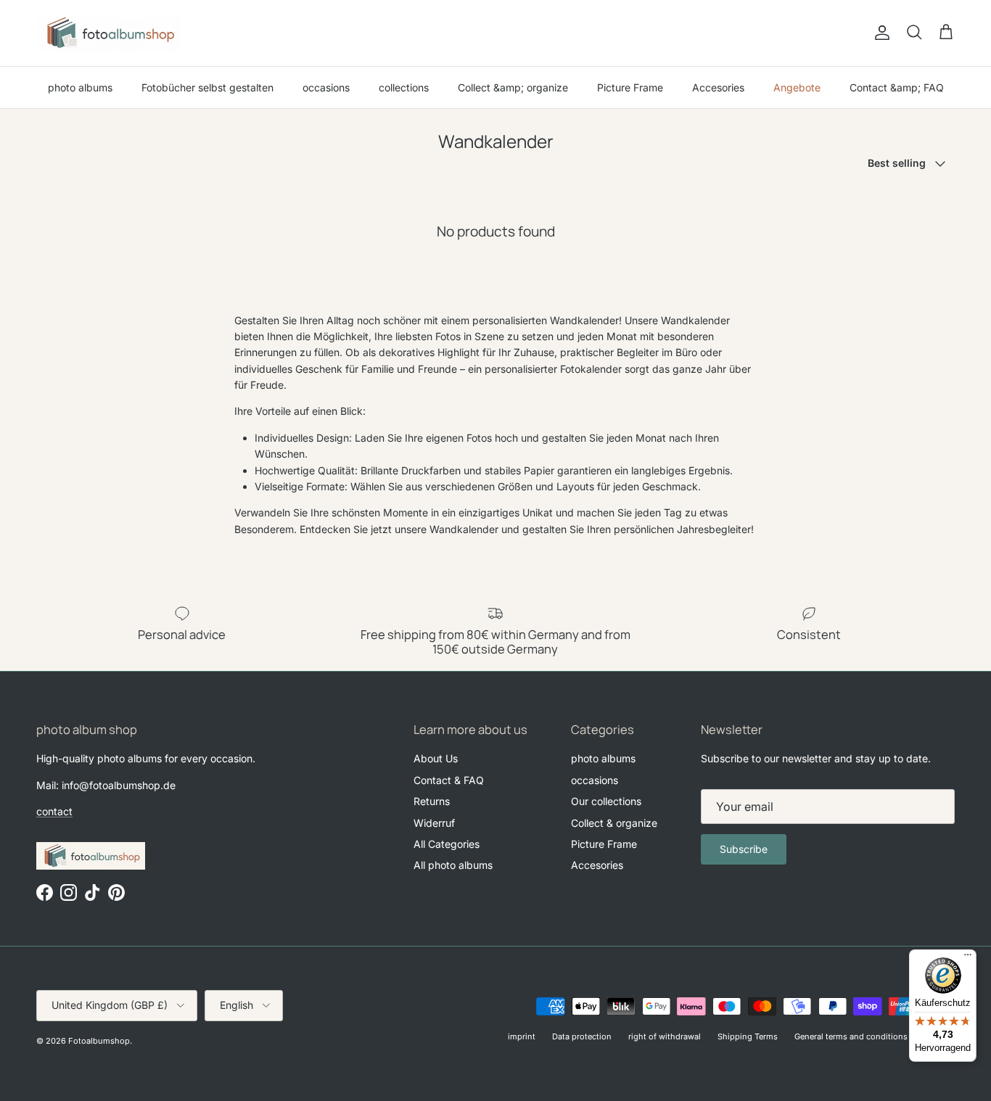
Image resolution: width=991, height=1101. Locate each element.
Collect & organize (614, 823)
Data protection (582, 1036)
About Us (436, 758)
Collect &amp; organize (513, 87)
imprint (521, 1036)
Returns (432, 801)
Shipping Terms (747, 1036)
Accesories (718, 87)
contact (54, 811)
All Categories (447, 844)
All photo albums (453, 865)
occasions (326, 87)
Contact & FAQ (449, 780)
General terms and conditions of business (874, 1036)
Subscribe (744, 849)
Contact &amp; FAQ (897, 87)
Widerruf (434, 823)
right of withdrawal (664, 1036)
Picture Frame (630, 87)
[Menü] (967, 958)
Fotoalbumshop (99, 1041)
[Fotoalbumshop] (108, 33)
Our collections (606, 801)
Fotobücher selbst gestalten (207, 87)
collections (404, 87)
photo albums (80, 87)
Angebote (797, 87)
